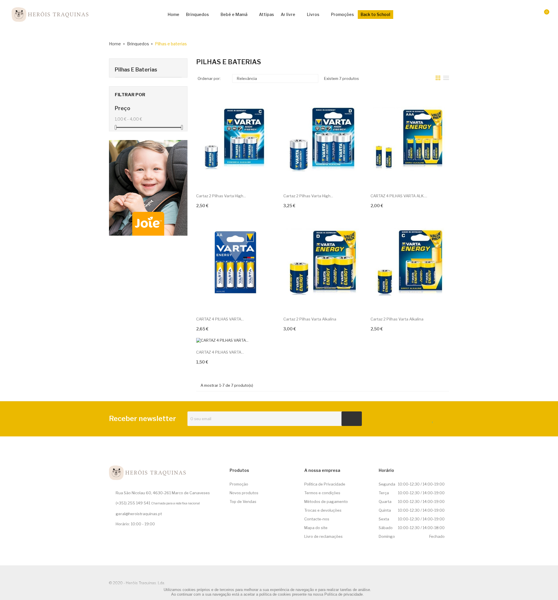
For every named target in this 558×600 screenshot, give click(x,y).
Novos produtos (244, 492)
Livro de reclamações (323, 536)
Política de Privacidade (324, 484)
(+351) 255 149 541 (133, 503)
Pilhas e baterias (136, 70)
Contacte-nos (316, 519)
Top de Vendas (243, 501)
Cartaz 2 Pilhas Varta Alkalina (309, 319)
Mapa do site (316, 527)
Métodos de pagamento (326, 501)
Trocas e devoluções (322, 510)
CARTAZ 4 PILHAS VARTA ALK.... (399, 196)
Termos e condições (322, 492)
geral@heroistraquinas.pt (139, 513)
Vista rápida (265, 177)
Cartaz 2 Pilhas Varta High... (221, 196)
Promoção (239, 484)
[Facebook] (430, 421)
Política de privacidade (343, 594)
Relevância (274, 78)
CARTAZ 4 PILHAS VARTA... (220, 319)
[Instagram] (441, 421)
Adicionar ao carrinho (217, 205)
